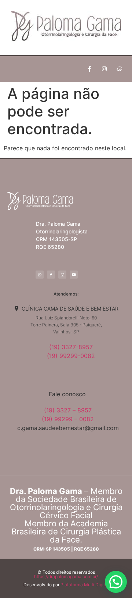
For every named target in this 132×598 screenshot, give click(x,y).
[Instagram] (104, 69)
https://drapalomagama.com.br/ (66, 576)
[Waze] (119, 69)
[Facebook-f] (89, 69)
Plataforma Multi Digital (84, 584)
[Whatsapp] (40, 275)
